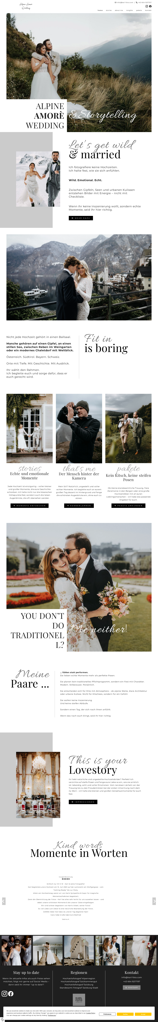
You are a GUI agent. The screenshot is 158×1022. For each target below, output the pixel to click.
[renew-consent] (2, 1019)
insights (129, 10)
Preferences (107, 1014)
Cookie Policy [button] (90, 1013)
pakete (139, 10)
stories (109, 10)
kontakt (148, 10)
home (100, 10)
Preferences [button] (52, 1015)
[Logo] (25, 6)
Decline (125, 1014)
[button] (81, 218)
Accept (143, 1014)
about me (119, 10)
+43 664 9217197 (145, 2)
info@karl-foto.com (125, 2)
